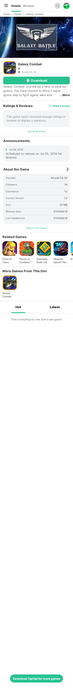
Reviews (28, 5)
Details (16, 5)
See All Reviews (36, 131)
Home (6, 14)
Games (18, 14)
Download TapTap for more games (36, 678)
